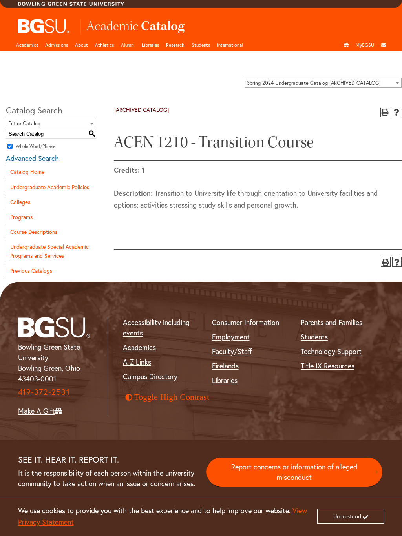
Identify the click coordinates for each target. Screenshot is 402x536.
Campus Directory (150, 376)
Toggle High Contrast (171, 397)
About (81, 45)
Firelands (225, 365)
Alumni (128, 45)
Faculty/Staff (232, 351)
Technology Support (331, 351)
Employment (231, 336)
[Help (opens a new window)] (397, 112)
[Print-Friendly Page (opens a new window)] (385, 112)
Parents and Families (331, 322)
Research (175, 45)
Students (201, 45)
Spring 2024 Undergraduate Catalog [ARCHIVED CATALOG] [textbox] (313, 83)
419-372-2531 (44, 392)
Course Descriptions (33, 231)
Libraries (150, 45)
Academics (27, 45)
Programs (21, 217)
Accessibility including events (156, 327)
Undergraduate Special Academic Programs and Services (49, 251)
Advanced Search (32, 158)
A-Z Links (137, 361)
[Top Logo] (44, 26)
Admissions (56, 45)
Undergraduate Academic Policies (49, 187)
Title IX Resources (327, 365)
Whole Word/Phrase (35, 146)
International (230, 45)
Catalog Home (27, 171)
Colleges (20, 202)
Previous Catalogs (31, 270)
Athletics (104, 45)
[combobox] (323, 83)
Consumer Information (245, 322)
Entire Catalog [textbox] (24, 123)
